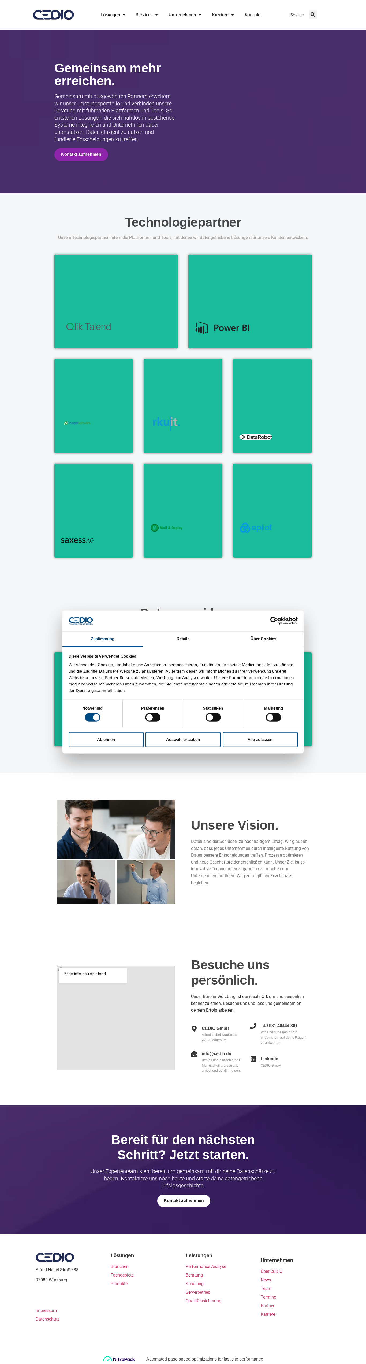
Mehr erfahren (82, 337)
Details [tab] (183, 638)
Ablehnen (106, 739)
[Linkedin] (40, 1297)
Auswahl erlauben (183, 739)
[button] (313, 14)
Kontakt (253, 14)
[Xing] (50, 1297)
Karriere (220, 14)
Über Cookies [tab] (263, 638)
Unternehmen (182, 14)
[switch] (152, 717)
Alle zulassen (260, 739)
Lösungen (110, 14)
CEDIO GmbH (46, 15)
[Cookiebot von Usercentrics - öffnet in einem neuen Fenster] (274, 621)
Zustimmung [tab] (103, 638)
